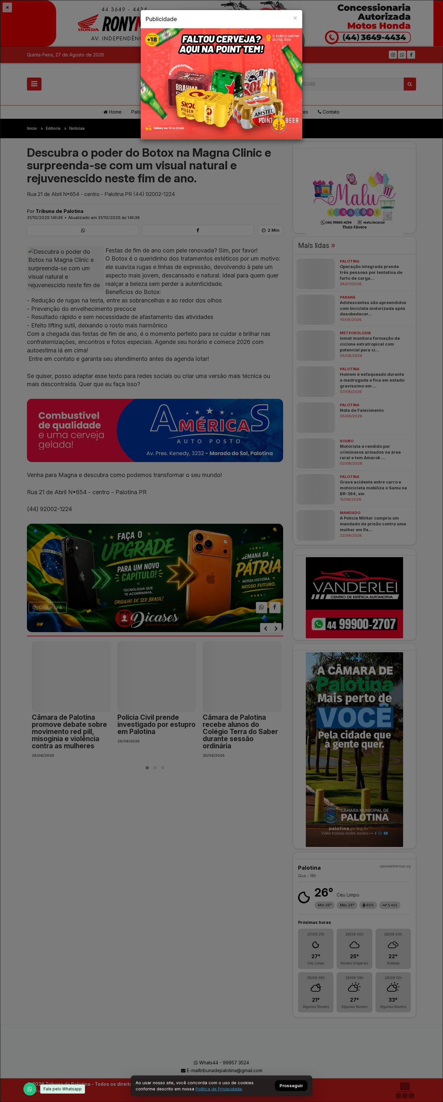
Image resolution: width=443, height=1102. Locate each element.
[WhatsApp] (29, 1089)
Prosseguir (291, 1085)
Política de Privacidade (219, 1088)
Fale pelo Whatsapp (62, 1088)
